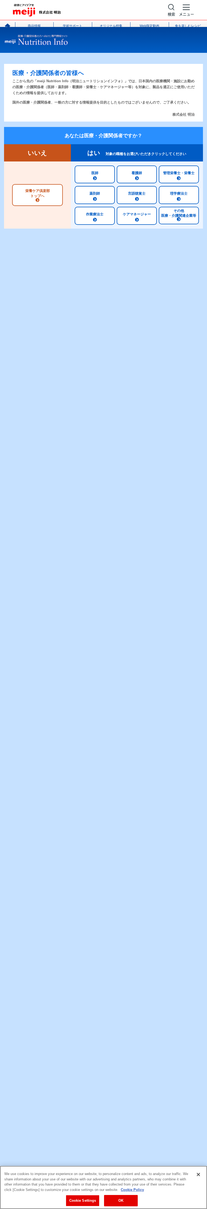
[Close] (198, 1174)
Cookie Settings (82, 1200)
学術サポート (72, 26)
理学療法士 (179, 193)
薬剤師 (94, 193)
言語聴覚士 (137, 193)
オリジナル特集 (111, 26)
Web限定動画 (149, 26)
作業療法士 (95, 214)
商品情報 (34, 26)
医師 (94, 173)
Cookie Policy (132, 1190)
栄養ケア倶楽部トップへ (37, 193)
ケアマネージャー (137, 214)
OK (120, 1200)
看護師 (137, 173)
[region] (103, 1187)
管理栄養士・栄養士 (179, 173)
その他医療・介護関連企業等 (178, 213)
